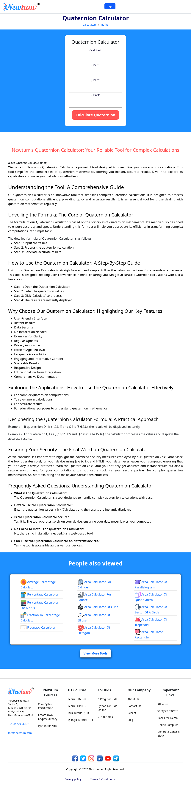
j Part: (95, 80)
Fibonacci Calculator (41, 627)
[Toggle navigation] (183, 6)
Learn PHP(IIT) (76, 706)
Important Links (170, 692)
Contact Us (134, 706)
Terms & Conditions (102, 779)
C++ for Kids (105, 717)
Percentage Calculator (42, 594)
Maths (104, 24)
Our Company (139, 690)
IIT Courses (77, 690)
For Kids (104, 690)
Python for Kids (47, 725)
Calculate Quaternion (95, 114)
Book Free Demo (167, 718)
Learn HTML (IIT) (78, 699)
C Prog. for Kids (107, 699)
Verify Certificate (167, 711)
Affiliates (162, 704)
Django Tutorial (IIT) (80, 720)
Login (110, 6)
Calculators (90, 24)
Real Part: (95, 50)
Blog (130, 720)
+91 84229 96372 (18, 724)
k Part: (95, 95)
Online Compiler (167, 725)
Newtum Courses (50, 692)
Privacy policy (73, 779)
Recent (132, 713)
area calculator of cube (101, 607)
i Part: (95, 65)
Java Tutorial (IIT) (78, 713)
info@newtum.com (20, 733)
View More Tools (95, 653)
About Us (133, 699)
